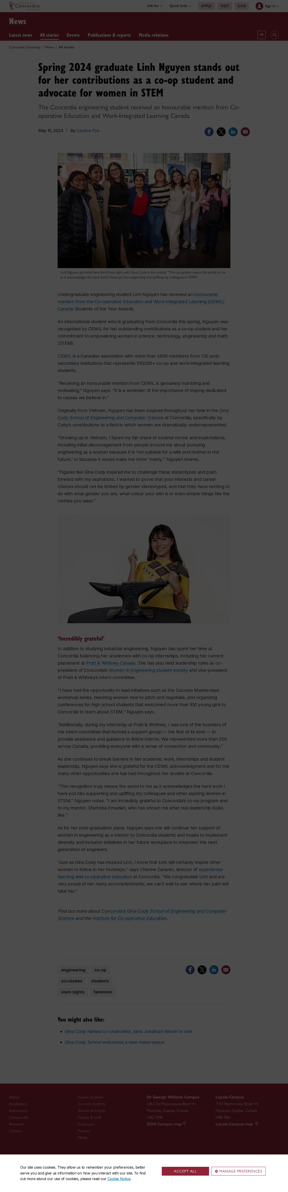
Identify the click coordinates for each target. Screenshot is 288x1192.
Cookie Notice (119, 1178)
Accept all (185, 1171)
